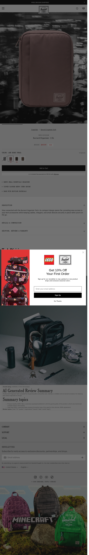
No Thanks (58, 301)
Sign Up (58, 295)
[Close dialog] (83, 252)
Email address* (40, 285)
